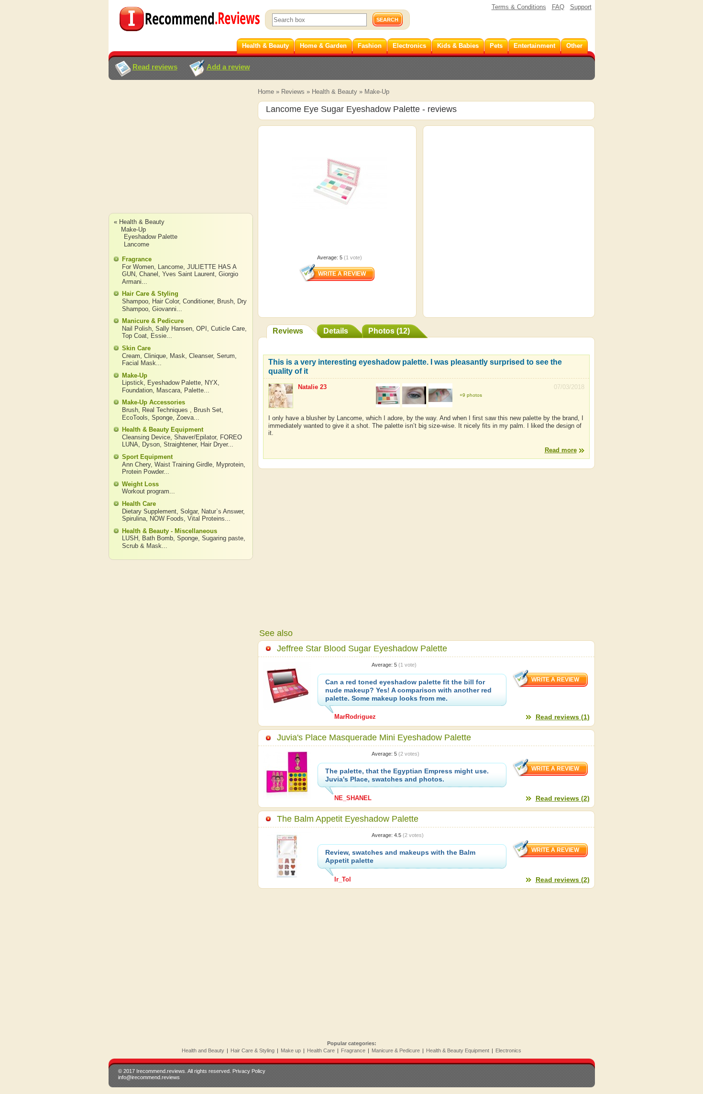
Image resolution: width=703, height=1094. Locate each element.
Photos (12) (389, 331)
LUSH (130, 538)
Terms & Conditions (519, 7)
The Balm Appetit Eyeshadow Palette (347, 819)
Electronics (508, 1050)
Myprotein (229, 464)
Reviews (293, 91)
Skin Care (136, 348)
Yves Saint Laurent (188, 274)
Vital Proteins (206, 518)
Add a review (228, 67)
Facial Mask (139, 363)
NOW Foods (167, 518)
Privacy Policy (248, 1071)
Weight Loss (140, 484)
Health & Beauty (334, 91)
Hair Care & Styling (150, 293)
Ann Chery (136, 464)
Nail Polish (137, 328)
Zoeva (185, 417)
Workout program (145, 491)
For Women (138, 266)
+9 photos (471, 395)
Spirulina (134, 518)
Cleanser (201, 355)
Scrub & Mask (142, 545)
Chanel (148, 274)
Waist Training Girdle (183, 464)
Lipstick (132, 382)
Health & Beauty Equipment (162, 429)
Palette (194, 390)
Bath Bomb (157, 538)
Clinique (155, 355)
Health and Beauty (203, 1050)
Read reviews (154, 67)
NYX (211, 382)
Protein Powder (143, 471)
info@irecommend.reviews (149, 1077)
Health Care (139, 503)
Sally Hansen (173, 328)
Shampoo (135, 301)
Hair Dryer (214, 444)
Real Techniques (166, 409)
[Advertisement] (180, 156)
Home (266, 91)
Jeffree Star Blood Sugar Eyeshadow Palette (362, 648)
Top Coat (134, 335)
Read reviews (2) (563, 798)
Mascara (168, 390)
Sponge (162, 417)
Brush (225, 301)
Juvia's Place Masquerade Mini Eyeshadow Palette (374, 737)
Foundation (137, 390)
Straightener (180, 444)
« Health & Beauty (139, 221)
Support (581, 7)
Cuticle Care (228, 328)
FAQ (558, 7)
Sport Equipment (147, 456)
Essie (158, 335)
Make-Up (376, 91)
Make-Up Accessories (153, 402)
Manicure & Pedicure (153, 320)
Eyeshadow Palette (150, 236)
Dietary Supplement (149, 511)
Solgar (189, 511)
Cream (131, 355)
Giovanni (164, 309)
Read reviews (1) (563, 717)
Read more (561, 450)
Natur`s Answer (222, 511)
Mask (177, 355)
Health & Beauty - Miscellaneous (169, 531)
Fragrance (137, 259)
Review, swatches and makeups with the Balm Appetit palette (400, 856)
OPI (201, 328)
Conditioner (198, 301)
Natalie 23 (312, 387)
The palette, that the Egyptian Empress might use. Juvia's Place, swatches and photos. (407, 775)
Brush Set (207, 409)
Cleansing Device (146, 437)
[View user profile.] (281, 403)
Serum (226, 355)
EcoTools (135, 417)
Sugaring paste (222, 538)
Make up (291, 1050)
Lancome (136, 244)
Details (335, 331)
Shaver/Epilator (195, 437)
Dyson (151, 444)
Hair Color (165, 301)
